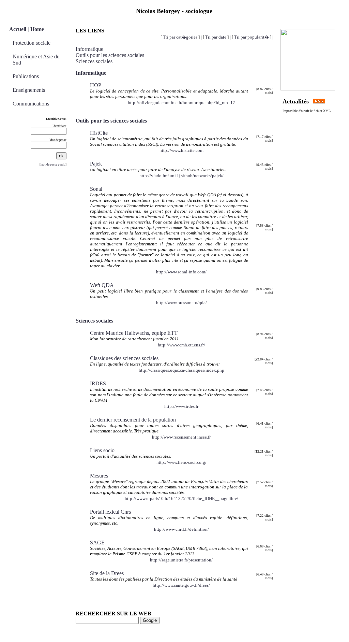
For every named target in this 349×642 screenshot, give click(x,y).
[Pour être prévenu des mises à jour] (319, 102)
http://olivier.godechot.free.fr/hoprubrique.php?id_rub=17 (181, 102)
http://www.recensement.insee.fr (181, 437)
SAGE (97, 542)
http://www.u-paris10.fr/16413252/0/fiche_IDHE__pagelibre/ (181, 498)
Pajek (96, 164)
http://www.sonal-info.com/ (181, 271)
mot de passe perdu (53, 164)
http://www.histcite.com (181, 150)
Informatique (89, 49)
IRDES (98, 383)
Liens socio (102, 450)
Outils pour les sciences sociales (110, 55)
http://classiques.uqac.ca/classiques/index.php (181, 370)
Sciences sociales (94, 61)
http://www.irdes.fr (181, 406)
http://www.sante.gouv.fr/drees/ (181, 585)
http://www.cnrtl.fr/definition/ (181, 529)
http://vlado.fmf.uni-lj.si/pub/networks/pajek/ (181, 175)
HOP (95, 85)
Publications (26, 76)
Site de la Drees (107, 573)
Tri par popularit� (251, 37)
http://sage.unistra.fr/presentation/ (181, 559)
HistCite (99, 133)
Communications (31, 103)
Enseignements (29, 90)
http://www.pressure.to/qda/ (181, 302)
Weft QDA (102, 285)
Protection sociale (31, 43)
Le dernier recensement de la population (133, 420)
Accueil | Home (26, 29)
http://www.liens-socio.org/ (181, 462)
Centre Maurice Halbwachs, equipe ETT (134, 333)
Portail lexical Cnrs (110, 512)
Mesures (99, 476)
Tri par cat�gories (180, 37)
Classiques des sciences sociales (124, 358)
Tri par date (215, 37)
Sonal (96, 189)
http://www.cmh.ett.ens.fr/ (181, 344)
